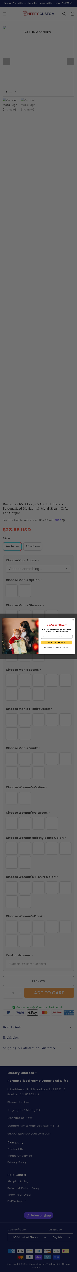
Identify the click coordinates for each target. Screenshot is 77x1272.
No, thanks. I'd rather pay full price (57, 647)
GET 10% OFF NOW (56, 642)
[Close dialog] (73, 620)
